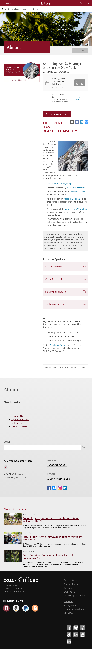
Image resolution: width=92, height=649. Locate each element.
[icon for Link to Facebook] (49, 488)
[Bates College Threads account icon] (82, 627)
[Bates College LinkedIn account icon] (69, 641)
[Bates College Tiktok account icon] (69, 634)
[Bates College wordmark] (46, 3)
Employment (69, 592)
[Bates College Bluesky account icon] (75, 627)
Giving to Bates (13, 9)
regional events (66, 367)
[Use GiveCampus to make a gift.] (35, 608)
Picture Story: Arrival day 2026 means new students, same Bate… (53, 538)
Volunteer (17, 423)
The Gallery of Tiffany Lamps (59, 183)
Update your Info (20, 419)
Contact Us (17, 416)
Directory (68, 588)
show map (78, 98)
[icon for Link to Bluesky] (54, 488)
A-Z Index (68, 601)
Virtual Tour (69, 613)
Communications (71, 584)
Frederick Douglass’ (72, 199)
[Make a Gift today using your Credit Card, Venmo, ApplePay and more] (6, 608)
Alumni (26, 9)
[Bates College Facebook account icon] (69, 627)
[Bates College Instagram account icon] (75, 634)
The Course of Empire (76, 188)
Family (56, 367)
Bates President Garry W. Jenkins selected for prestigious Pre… (49, 556)
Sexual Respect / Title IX (74, 595)
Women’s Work (78, 192)
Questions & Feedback (74, 609)
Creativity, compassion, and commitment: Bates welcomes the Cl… (51, 520)
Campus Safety (70, 580)
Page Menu (82, 50)
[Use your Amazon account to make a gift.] (16, 608)
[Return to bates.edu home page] (4, 9)
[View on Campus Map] (6, 467)
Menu (8, 3)
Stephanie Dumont (58, 345)
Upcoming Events (79, 367)
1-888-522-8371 (57, 465)
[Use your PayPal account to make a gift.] (25, 608)
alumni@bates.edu (58, 478)
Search (87, 3)
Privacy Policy (70, 605)
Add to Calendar (79, 83)
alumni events (48, 367)
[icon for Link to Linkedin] (65, 488)
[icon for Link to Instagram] (60, 488)
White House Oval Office (76, 209)
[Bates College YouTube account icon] (82, 634)
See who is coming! (56, 113)
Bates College (20, 579)
